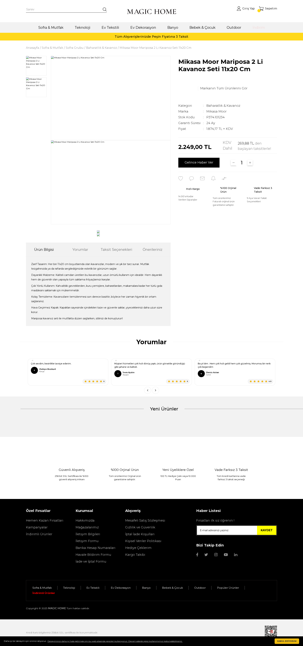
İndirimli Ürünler (39, 534)
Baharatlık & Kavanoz (223, 106)
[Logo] (151, 11)
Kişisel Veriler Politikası (143, 541)
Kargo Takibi (135, 555)
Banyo (146, 587)
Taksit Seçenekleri (116, 249)
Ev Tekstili (92, 587)
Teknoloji (69, 587)
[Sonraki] (155, 390)
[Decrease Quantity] (233, 162)
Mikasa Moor (216, 111)
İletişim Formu (87, 541)
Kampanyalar (37, 527)
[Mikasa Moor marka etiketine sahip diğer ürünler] (187, 88)
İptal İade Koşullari (139, 534)
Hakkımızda (85, 520)
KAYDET (267, 530)
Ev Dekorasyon (121, 587)
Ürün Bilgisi (44, 249)
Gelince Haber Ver (199, 163)
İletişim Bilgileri (88, 534)
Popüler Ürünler (228, 587)
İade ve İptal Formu (91, 561)
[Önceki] (147, 390)
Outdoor (200, 587)
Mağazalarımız (87, 527)
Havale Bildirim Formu (93, 555)
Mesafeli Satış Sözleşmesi (145, 520)
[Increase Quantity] (250, 162)
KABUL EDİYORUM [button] (287, 641)
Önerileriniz (152, 249)
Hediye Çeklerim (138, 548)
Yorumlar (80, 249)
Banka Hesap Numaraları (95, 548)
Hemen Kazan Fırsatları (44, 520)
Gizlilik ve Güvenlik (140, 527)
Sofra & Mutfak (42, 587)
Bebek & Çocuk (172, 587)
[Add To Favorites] (180, 178)
